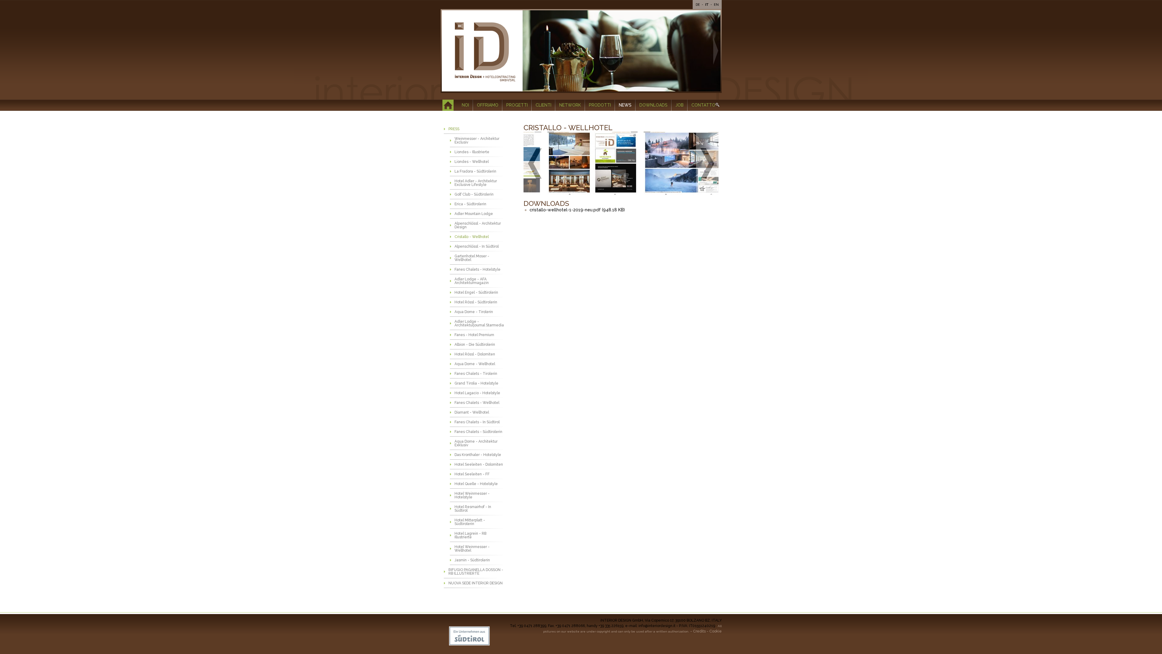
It (707, 5)
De (698, 5)
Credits (699, 631)
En (716, 5)
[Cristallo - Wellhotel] (588, 163)
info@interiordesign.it (656, 626)
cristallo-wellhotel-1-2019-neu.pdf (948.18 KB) (577, 209)
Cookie (715, 631)
